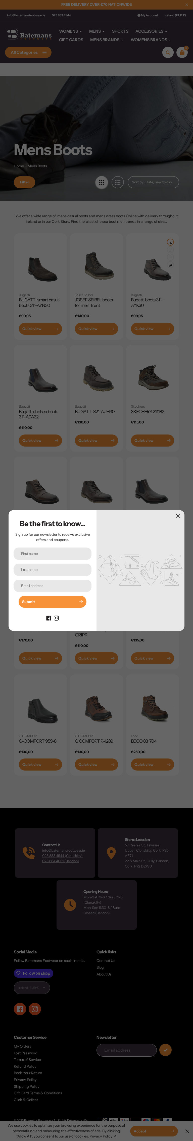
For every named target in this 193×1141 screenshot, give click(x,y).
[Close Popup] (178, 516)
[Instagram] (56, 618)
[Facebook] (48, 618)
